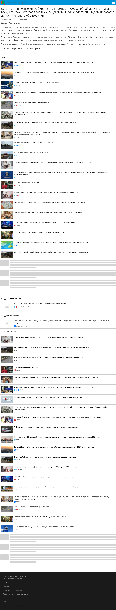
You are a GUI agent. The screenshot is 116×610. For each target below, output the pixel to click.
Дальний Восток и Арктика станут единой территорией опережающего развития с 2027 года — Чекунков (54, 72)
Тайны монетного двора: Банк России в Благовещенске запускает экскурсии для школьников (49, 202)
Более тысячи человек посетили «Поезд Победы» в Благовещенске (40, 232)
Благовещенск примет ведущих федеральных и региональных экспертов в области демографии (51, 242)
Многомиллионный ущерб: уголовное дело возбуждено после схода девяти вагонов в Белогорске (51, 252)
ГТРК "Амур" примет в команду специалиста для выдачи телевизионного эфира (44, 222)
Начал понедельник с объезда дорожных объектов (33, 142)
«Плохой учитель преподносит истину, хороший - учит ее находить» (40, 303)
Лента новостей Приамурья (13, 605)
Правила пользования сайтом (14, 598)
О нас (5, 582)
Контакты (6, 586)
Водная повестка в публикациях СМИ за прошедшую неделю (37, 82)
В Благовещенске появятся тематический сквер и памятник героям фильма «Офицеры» (48, 487)
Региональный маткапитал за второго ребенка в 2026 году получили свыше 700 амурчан (48, 212)
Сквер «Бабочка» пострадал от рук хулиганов (31, 102)
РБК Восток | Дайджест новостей (26, 182)
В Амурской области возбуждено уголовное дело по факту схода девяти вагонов (45, 122)
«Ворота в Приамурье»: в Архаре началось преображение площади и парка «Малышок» (48, 397)
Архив (5, 602)
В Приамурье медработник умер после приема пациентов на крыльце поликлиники (46, 427)
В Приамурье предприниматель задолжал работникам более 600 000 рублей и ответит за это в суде (52, 162)
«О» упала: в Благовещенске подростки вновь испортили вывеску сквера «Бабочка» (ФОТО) (49, 357)
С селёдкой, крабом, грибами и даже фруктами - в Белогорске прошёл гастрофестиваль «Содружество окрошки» (57, 92)
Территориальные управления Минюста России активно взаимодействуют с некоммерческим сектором (53, 62)
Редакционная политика (12, 590)
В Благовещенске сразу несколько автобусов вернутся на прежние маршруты (44, 527)
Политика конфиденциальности (15, 594)
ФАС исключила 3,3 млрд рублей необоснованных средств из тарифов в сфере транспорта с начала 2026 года (56, 437)
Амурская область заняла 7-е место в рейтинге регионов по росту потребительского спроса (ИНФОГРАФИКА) (56, 377)
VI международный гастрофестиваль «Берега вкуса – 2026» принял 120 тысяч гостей (46, 192)
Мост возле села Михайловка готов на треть (31, 152)
